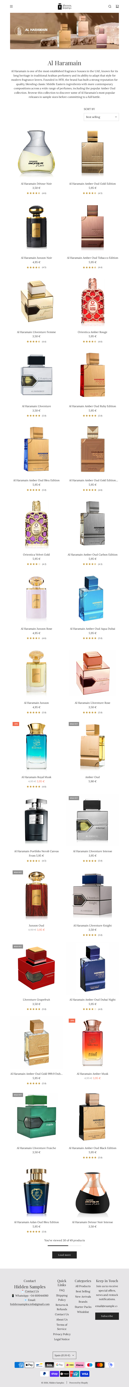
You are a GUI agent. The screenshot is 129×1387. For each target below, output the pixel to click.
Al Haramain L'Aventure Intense (92, 851)
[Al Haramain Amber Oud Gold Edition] (92, 152)
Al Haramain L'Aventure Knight (92, 925)
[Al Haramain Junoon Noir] (36, 226)
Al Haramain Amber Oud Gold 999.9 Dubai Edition (36, 1074)
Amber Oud (92, 777)
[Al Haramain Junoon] (36, 671)
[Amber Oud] (92, 745)
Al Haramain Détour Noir (36, 183)
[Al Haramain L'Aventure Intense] (92, 820)
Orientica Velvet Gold (36, 554)
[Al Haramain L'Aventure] (36, 375)
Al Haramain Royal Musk (36, 777)
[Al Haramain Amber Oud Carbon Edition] (92, 523)
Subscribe (107, 1316)
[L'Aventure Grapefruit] (36, 968)
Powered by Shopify (78, 1382)
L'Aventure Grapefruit (36, 999)
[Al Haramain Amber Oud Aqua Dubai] (92, 597)
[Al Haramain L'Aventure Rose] (92, 671)
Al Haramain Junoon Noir (36, 257)
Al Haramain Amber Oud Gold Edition (92, 183)
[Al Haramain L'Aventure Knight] (92, 894)
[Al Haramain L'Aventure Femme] (36, 300)
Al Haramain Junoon (36, 702)
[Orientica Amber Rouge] (92, 300)
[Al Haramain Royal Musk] (36, 745)
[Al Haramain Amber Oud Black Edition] (92, 1116)
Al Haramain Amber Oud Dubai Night (93, 999)
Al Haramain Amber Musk (92, 1073)
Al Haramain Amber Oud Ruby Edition (92, 406)
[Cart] (117, 6)
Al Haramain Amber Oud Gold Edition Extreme (92, 481)
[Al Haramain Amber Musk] (92, 1042)
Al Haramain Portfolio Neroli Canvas (36, 851)
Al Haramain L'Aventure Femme (36, 332)
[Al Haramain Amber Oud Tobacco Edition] (92, 226)
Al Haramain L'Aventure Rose (92, 702)
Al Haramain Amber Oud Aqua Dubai (92, 628)
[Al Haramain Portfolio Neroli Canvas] (36, 820)
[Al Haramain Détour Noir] (36, 152)
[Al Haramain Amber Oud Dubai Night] (92, 968)
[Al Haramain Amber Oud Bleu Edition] (36, 449)
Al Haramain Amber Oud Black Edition (92, 1148)
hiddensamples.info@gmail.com (30, 1304)
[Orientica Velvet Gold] (36, 523)
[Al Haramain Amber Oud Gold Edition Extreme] (92, 449)
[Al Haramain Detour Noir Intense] (92, 1190)
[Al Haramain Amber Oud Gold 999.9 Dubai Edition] (36, 1042)
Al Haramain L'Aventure (36, 406)
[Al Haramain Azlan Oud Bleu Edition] (36, 1190)
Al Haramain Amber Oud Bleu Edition (36, 480)
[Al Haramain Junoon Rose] (36, 597)
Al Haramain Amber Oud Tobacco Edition (92, 257)
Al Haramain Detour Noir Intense (92, 1222)
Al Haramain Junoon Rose (36, 628)
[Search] (110, 6)
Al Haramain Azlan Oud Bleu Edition (36, 1222)
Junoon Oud (36, 925)
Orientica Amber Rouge (92, 332)
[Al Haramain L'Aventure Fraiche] (36, 1116)
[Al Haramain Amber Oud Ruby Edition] (92, 375)
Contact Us (32, 1291)
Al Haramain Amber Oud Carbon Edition (93, 554)
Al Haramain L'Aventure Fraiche (36, 1148)
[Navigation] (11, 6)
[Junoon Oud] (36, 894)
